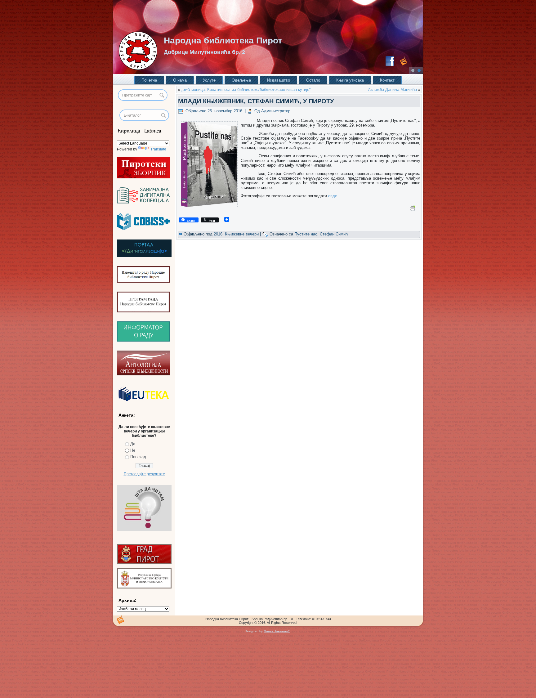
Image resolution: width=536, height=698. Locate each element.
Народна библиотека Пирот (223, 40)
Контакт (387, 80)
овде (332, 196)
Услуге (209, 80)
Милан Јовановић (277, 631)
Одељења (241, 80)
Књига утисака (350, 80)
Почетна (149, 80)
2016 (218, 234)
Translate (158, 149)
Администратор (275, 111)
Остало (313, 80)
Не (132, 450)
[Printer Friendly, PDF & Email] (413, 207)
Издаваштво (278, 80)
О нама (180, 80)
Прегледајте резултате (144, 474)
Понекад (138, 456)
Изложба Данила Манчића (392, 89)
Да (132, 443)
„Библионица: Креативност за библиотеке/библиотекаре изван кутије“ (245, 89)
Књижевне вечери (242, 234)
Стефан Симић (334, 234)
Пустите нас (305, 234)
